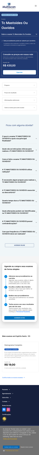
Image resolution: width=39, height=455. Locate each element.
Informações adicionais (11, 100)
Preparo (7, 85)
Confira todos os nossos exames (12, 377)
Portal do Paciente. (23, 312)
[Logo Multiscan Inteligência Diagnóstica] (9, 6)
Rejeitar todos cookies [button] (27, 447)
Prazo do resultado (10, 92)
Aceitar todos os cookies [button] (11, 447)
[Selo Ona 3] (4, 419)
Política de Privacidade (10, 438)
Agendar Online (19, 245)
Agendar (19, 72)
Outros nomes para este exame (14, 107)
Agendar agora (19, 318)
